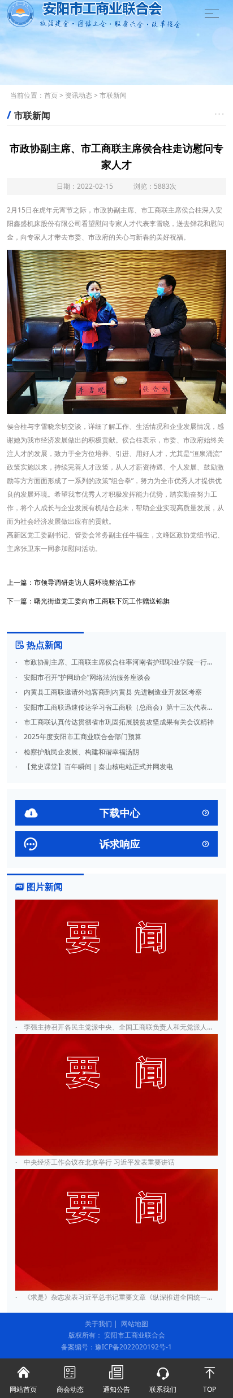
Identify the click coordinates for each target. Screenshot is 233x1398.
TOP (209, 1379)
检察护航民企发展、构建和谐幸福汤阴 (77, 752)
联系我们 (162, 1379)
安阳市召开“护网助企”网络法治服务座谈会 (82, 677)
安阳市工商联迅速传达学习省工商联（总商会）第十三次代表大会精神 (116, 707)
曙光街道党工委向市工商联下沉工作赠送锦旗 (102, 601)
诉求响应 (116, 844)
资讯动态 (78, 95)
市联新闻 (113, 95)
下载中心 (116, 813)
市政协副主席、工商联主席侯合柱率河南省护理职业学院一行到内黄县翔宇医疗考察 (116, 662)
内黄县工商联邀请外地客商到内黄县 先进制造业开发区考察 (108, 692)
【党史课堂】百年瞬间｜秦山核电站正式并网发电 (94, 766)
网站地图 (134, 1323)
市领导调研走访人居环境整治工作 (85, 582)
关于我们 (98, 1323)
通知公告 (116, 1379)
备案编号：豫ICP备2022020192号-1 (116, 1347)
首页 (51, 95)
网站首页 (23, 1379)
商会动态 (70, 1379)
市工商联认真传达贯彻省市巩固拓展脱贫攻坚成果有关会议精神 (114, 722)
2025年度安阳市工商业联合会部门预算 (78, 736)
